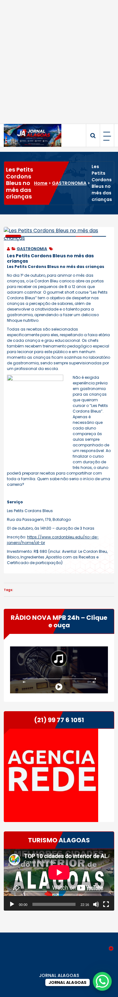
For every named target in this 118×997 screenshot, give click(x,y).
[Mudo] (96, 904)
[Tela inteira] (106, 904)
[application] (59, 880)
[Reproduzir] (12, 904)
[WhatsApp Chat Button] (102, 981)
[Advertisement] (59, 62)
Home (41, 183)
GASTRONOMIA (69, 183)
